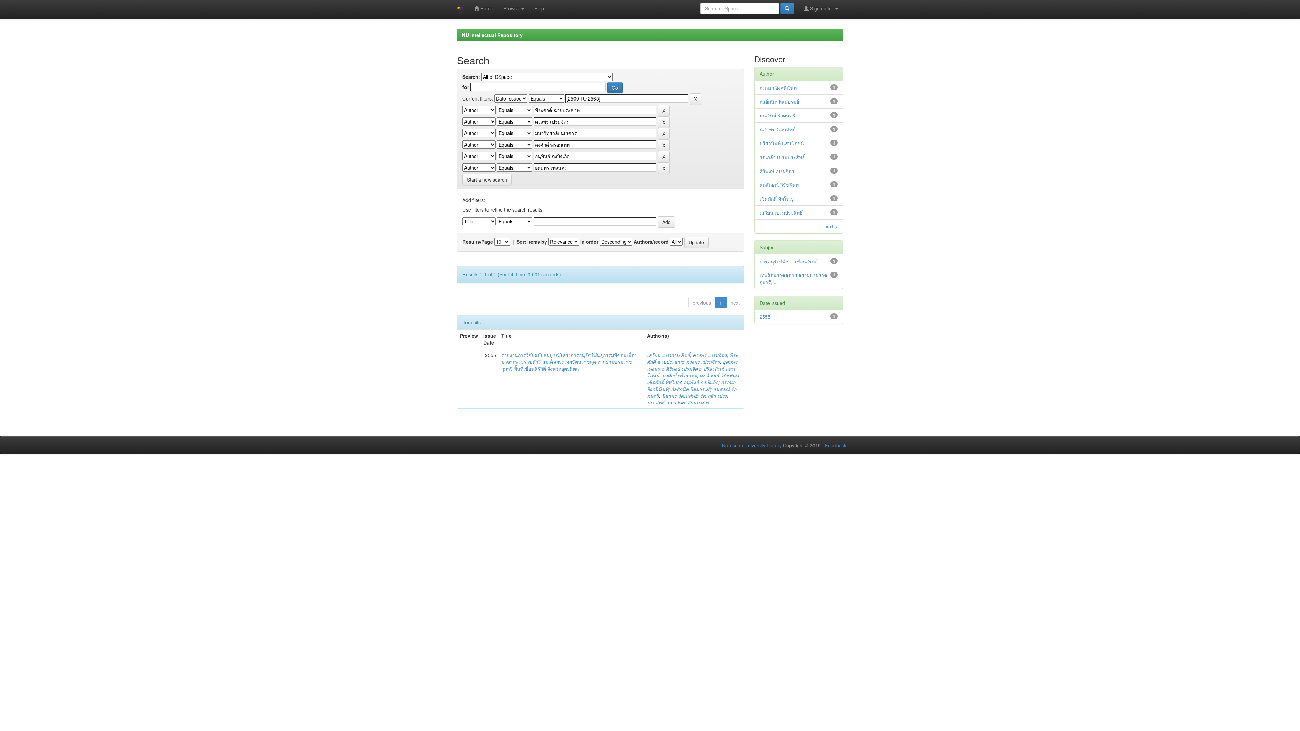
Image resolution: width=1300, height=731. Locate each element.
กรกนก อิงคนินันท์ (778, 87)
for (465, 87)
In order (589, 241)
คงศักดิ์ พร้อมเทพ (679, 375)
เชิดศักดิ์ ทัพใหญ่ (664, 382)
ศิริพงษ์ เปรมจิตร (683, 368)
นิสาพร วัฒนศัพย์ (679, 395)
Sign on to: (822, 8)
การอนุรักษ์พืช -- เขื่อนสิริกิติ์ (789, 261)
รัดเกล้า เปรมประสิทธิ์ (782, 157)
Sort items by (532, 241)
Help (539, 8)
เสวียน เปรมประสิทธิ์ (668, 355)
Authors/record (651, 241)
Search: (471, 76)
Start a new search (487, 179)
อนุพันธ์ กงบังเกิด (701, 382)
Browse (512, 8)
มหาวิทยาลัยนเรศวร (688, 402)
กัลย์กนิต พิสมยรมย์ (690, 388)
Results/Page (477, 241)
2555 (765, 316)
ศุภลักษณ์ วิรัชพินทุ (719, 375)
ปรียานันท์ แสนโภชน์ (782, 143)
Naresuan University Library (752, 445)
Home (486, 8)
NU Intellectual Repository (492, 34)
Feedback (835, 445)
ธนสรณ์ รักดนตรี (777, 115)
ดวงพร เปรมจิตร (710, 355)
